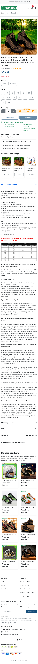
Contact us (4, 585)
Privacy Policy (24, 585)
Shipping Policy (9, 234)
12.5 (31, 98)
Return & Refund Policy (27, 592)
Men (4, 84)
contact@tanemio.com (10, 632)
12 (25, 98)
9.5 (8, 98)
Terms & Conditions (26, 589)
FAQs (2, 582)
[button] (3, 13)
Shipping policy (7, 423)
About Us (4, 589)
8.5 (29, 93)
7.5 (18, 93)
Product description (9, 184)
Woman (13, 84)
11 (20, 98)
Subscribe (31, 611)
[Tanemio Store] (9, 7)
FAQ (2, 428)
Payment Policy (24, 596)
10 (14, 98)
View (7, 175)
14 (9, 102)
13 (3, 102)
